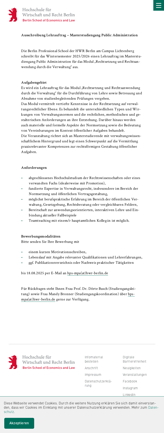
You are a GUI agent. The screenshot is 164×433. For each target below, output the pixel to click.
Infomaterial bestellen (94, 359)
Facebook (130, 381)
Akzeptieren (19, 422)
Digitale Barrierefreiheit (134, 359)
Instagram (130, 388)
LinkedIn (129, 394)
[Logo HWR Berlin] (15, 14)
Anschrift (91, 368)
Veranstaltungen (135, 374)
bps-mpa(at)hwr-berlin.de (87, 273)
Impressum (93, 374)
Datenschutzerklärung (98, 383)
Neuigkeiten (132, 368)
